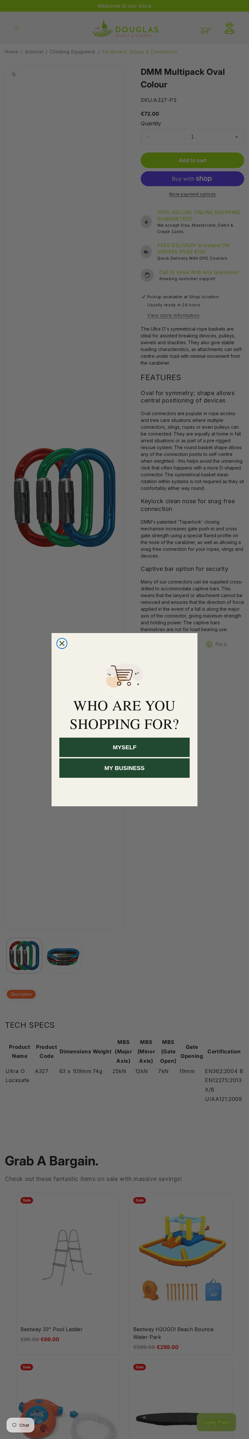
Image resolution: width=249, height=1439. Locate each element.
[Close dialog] (62, 643)
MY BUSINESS (124, 768)
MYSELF (124, 747)
